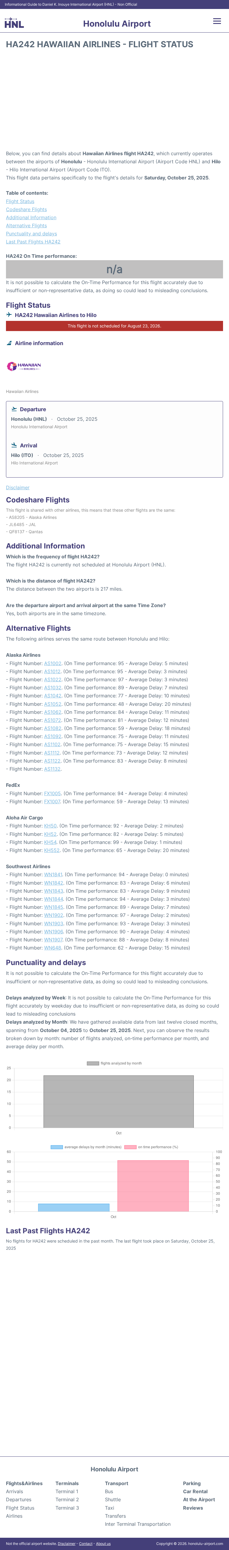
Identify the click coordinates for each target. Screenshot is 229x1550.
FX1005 (52, 793)
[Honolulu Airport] (14, 22)
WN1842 (53, 883)
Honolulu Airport (117, 23)
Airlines (14, 1516)
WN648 (52, 948)
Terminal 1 (66, 1491)
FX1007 (52, 801)
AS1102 (52, 744)
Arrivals (14, 1491)
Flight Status (20, 201)
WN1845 (53, 907)
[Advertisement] (114, 102)
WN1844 (53, 899)
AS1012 (52, 671)
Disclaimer (66, 1543)
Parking (192, 1483)
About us (103, 1543)
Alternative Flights (26, 225)
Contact (85, 1543)
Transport (116, 1483)
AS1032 (52, 688)
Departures (18, 1499)
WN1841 (53, 874)
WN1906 (53, 932)
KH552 (52, 850)
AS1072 (52, 720)
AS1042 (52, 696)
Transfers (115, 1516)
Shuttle (113, 1499)
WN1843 (53, 891)
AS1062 (52, 712)
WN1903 (53, 923)
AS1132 (52, 769)
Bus (109, 1491)
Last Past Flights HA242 (33, 242)
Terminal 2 (67, 1499)
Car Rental (195, 1491)
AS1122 (52, 761)
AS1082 (52, 728)
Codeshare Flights (26, 209)
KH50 (50, 826)
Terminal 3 (67, 1508)
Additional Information (31, 217)
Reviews (193, 1508)
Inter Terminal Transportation (138, 1524)
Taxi (109, 1508)
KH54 (50, 842)
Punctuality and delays (31, 234)
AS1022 (52, 679)
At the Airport (199, 1499)
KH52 (50, 834)
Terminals (67, 1483)
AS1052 (52, 704)
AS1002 (52, 663)
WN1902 (53, 915)
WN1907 (53, 940)
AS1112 (52, 753)
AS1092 (52, 736)
